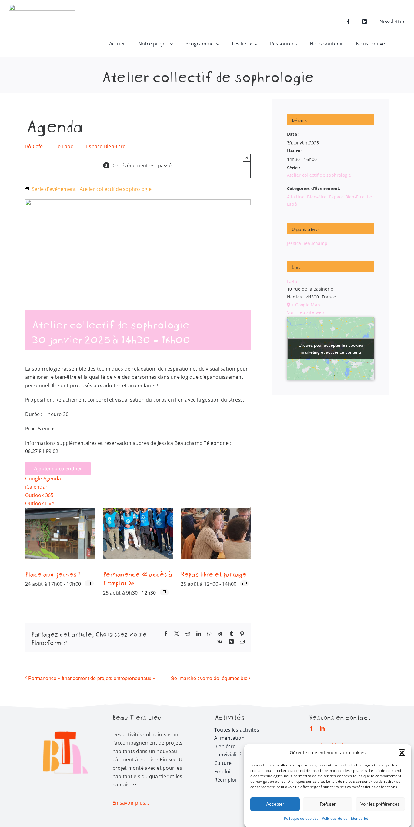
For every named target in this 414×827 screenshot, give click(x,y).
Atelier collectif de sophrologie (319, 175)
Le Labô (64, 146)
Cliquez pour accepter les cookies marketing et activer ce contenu (331, 349)
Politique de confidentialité (345, 818)
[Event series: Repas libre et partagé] (244, 583)
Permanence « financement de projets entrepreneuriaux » (91, 678)
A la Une (296, 197)
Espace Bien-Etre (105, 146)
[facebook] (311, 728)
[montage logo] (42, 7)
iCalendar (36, 486)
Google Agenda (43, 478)
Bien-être (316, 197)
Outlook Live (39, 503)
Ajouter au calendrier (58, 469)
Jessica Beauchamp (307, 243)
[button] (402, 753)
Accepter (275, 804)
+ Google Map (305, 305)
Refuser (328, 804)
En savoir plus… (130, 802)
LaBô (292, 281)
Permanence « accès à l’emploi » (137, 577)
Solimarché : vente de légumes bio (209, 678)
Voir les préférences (380, 804)
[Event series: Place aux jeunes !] (89, 583)
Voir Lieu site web (305, 312)
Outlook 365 (39, 495)
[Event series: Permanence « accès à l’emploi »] (164, 592)
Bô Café (34, 146)
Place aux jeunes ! (52, 573)
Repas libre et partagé (213, 573)
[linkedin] (322, 728)
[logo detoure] (65, 716)
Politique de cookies (301, 818)
